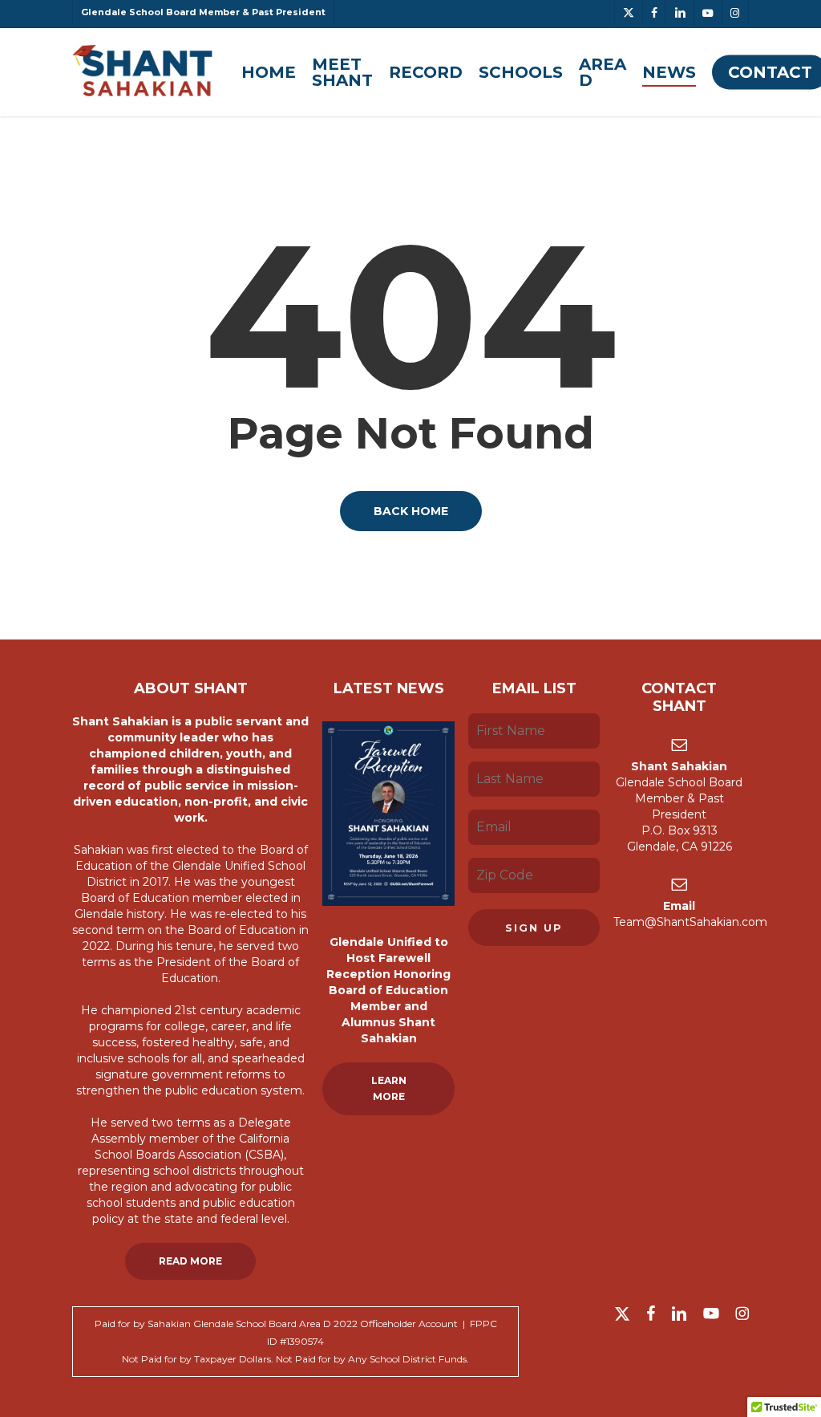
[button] (190, 1261)
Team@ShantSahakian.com (690, 922)
